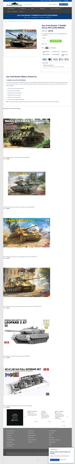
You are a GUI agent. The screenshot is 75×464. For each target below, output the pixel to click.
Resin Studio (9, 446)
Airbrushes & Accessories (54, 439)
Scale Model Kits (11, 8)
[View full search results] (25, 3)
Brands (9, 11)
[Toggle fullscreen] (8, 457)
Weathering (42, 8)
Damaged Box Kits (11, 430)
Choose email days (55, 459)
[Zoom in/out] (4, 457)
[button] (24, 416)
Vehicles (42, 17)
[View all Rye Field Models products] (47, 47)
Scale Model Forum (11, 444)
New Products (14, 11)
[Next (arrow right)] (8, 462)
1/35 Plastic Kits (26, 21)
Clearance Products (32, 439)
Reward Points (31, 430)
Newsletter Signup (10, 439)
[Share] (11, 457)
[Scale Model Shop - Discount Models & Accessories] (14, 4)
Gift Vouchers (9, 442)
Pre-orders (21, 11)
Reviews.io (30, 442)
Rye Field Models (52, 47)
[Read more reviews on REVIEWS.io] (14, 420)
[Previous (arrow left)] (4, 462)
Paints (32, 8)
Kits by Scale (19, 21)
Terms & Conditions (32, 435)
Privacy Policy (31, 433)
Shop (29, 17)
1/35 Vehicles (48, 17)
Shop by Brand (52, 442)
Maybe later (63, 459)
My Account (9, 437)
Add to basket (56, 40)
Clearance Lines (10, 433)
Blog (50, 444)
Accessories (22, 8)
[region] (46, 416)
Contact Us (9, 435)
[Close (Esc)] (15, 457)
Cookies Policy (31, 437)
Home (25, 17)
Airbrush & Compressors (55, 8)
